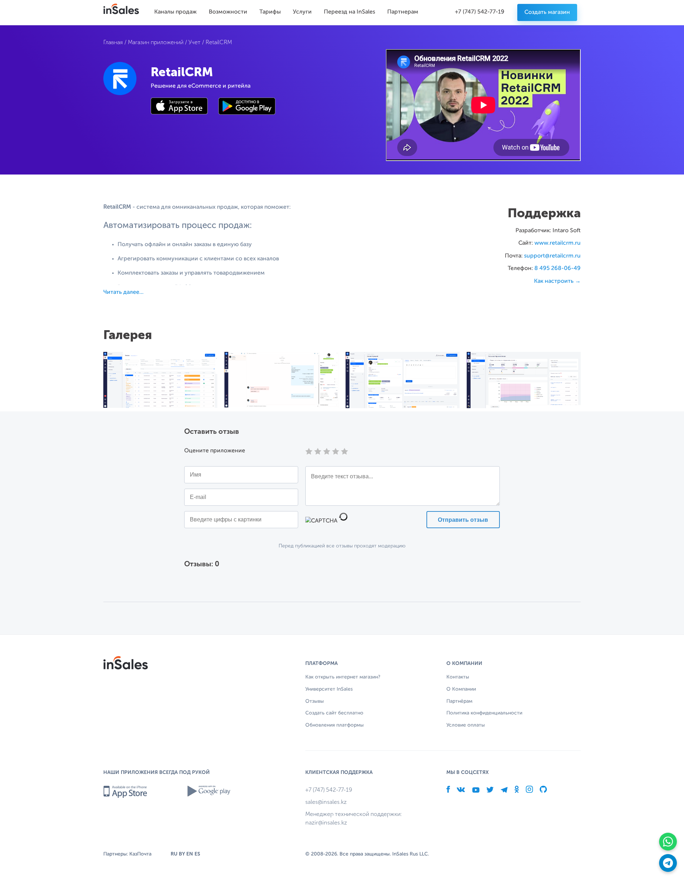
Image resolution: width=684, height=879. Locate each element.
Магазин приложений (155, 42)
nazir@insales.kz (326, 822)
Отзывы (314, 701)
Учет (194, 42)
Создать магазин (547, 12)
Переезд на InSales (349, 12)
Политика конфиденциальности (484, 713)
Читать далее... (123, 292)
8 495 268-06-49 (557, 268)
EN (189, 854)
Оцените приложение (214, 451)
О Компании (461, 689)
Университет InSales (329, 689)
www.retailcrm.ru (557, 243)
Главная (113, 42)
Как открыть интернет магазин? (342, 677)
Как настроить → (557, 281)
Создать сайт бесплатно (334, 713)
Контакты (457, 677)
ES (197, 854)
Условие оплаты (465, 725)
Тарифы (270, 12)
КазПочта (140, 854)
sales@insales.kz (326, 802)
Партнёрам (459, 701)
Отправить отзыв (463, 520)
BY (182, 854)
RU (174, 854)
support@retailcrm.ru (552, 256)
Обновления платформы (334, 725)
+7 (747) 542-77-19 (479, 12)
